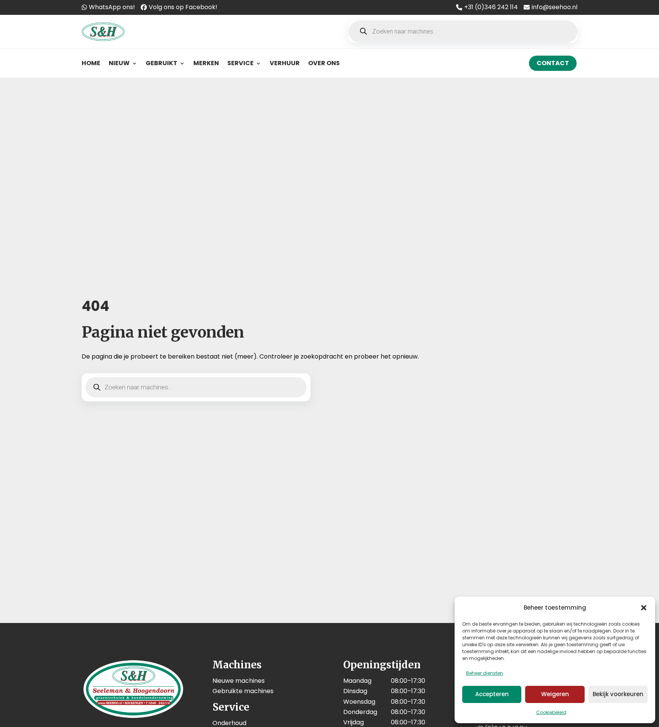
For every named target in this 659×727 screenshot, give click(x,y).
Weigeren (555, 694)
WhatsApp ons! (112, 7)
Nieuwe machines (238, 680)
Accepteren (492, 694)
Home (91, 63)
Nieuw (119, 63)
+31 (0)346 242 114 (491, 7)
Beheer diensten (484, 673)
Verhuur (285, 63)
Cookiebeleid (551, 712)
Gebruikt (161, 63)
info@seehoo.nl (554, 7)
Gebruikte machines (242, 691)
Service (240, 63)
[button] (644, 608)
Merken (206, 63)
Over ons (324, 63)
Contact (553, 63)
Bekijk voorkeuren (618, 694)
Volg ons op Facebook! (183, 7)
